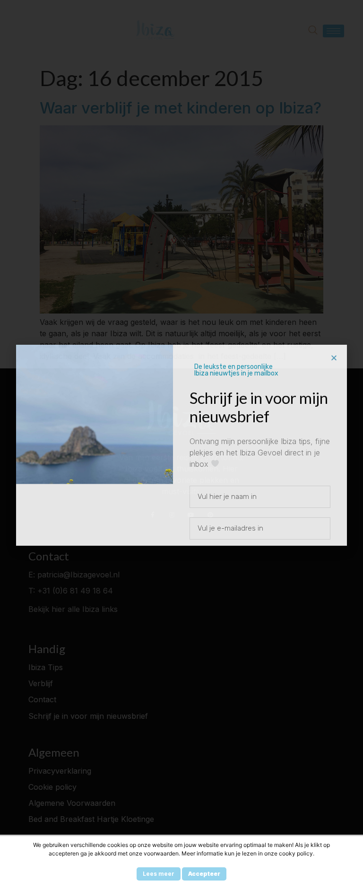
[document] (181, 445)
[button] (333, 357)
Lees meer (158, 873)
